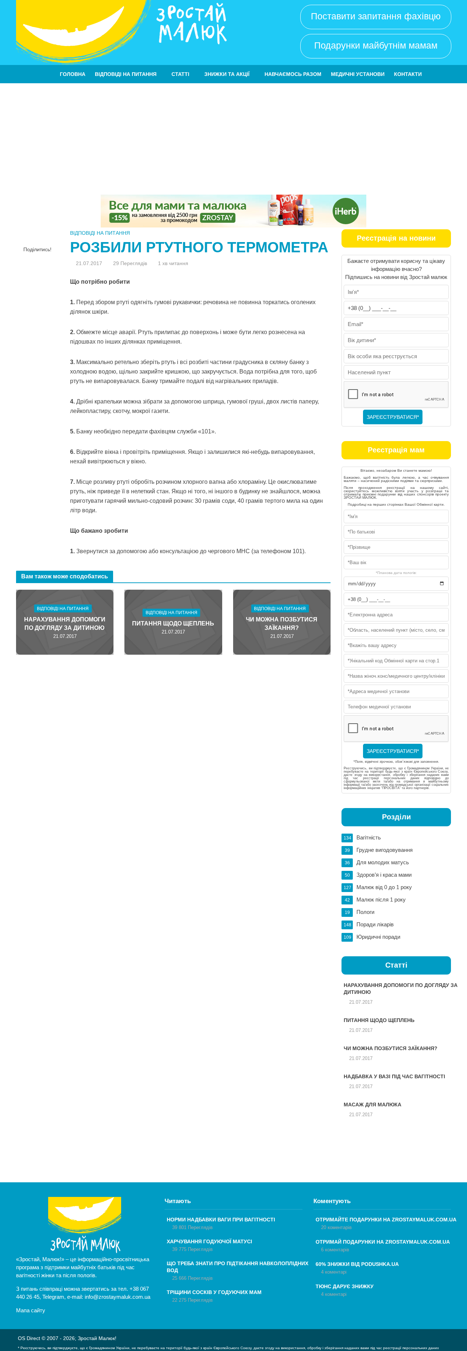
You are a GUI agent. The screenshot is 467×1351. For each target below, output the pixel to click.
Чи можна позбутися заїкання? (281, 623)
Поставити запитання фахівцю (376, 16)
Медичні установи (358, 74)
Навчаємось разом (293, 74)
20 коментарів (336, 1227)
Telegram (53, 1297)
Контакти (408, 74)
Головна (72, 74)
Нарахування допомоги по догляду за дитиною (64, 623)
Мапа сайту (30, 1310)
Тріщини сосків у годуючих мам (214, 1292)
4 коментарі (334, 1272)
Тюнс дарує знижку (345, 1286)
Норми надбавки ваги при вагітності (221, 1219)
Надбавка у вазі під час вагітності (394, 1076)
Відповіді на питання (126, 74)
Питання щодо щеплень (173, 623)
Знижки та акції (227, 74)
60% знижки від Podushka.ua (357, 1264)
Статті (180, 74)
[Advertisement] (233, 138)
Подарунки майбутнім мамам (375, 45)
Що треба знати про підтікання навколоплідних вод (237, 1266)
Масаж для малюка (372, 1104)
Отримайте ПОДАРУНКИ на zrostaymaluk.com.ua (386, 1219)
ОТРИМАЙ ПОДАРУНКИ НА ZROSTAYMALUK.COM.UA (383, 1242)
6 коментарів (335, 1249)
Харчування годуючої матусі (209, 1241)
